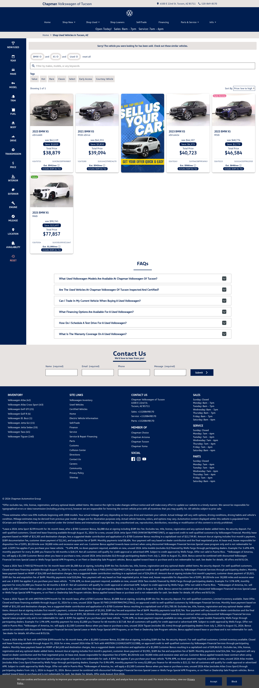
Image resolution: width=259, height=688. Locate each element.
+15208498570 (146, 411)
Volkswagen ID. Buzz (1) (20, 418)
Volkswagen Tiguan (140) (21, 436)
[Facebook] (133, 459)
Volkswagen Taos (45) (19, 431)
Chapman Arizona (140, 437)
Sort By (228, 88)
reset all (86, 56)
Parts (72, 440)
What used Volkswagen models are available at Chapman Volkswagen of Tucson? (108, 278)
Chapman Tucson (140, 441)
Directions (75, 454)
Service (73, 431)
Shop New (68, 22)
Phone (121, 366)
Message (164, 366)
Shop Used (91, 22)
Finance (74, 427)
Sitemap (74, 477)
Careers (73, 463)
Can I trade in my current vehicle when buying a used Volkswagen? (100, 300)
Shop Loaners (117, 22)
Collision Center (78, 450)
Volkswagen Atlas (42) (19, 400)
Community (76, 468)
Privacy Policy (77, 472)
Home (47, 22)
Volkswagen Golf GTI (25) (21, 409)
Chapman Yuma (139, 446)
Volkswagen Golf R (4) (19, 413)
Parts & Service (188, 22)
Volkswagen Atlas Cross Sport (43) (25, 404)
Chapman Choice (140, 432)
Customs (74, 445)
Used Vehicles (77, 404)
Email (90, 366)
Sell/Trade (141, 22)
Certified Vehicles (78, 409)
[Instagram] (138, 459)
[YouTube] (144, 459)
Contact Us (75, 459)
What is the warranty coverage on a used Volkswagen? (93, 334)
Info (212, 22)
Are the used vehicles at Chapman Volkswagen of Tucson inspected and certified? (109, 289)
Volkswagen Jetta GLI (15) (21, 422)
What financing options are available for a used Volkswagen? (96, 311)
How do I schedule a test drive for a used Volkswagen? (93, 322)
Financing (164, 22)
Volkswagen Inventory (81, 400)
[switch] (34, 79)
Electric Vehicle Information (84, 418)
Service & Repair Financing (83, 436)
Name (54, 366)
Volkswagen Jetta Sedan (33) (22, 427)
